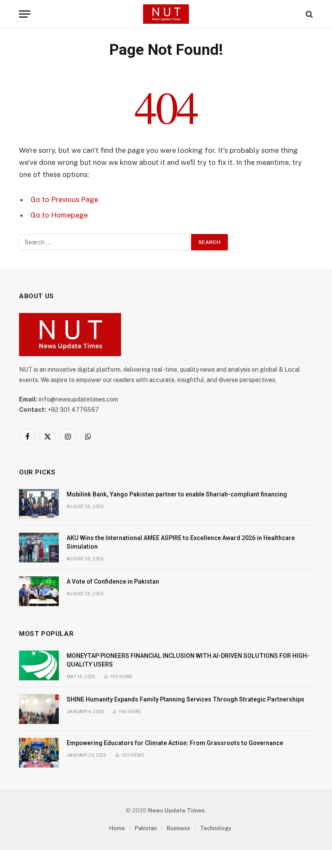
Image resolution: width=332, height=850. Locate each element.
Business (178, 828)
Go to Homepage (59, 215)
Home (117, 828)
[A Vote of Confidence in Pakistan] (39, 591)
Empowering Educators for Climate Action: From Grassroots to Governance (175, 742)
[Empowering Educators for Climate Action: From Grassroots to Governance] (39, 753)
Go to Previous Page (64, 199)
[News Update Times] (166, 14)
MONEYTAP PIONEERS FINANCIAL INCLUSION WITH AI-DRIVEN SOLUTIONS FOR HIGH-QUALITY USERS (188, 660)
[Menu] (24, 14)
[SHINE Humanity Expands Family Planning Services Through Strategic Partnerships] (39, 709)
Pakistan (146, 828)
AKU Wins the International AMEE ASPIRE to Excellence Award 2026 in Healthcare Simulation (181, 542)
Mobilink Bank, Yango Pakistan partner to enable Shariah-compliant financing (177, 494)
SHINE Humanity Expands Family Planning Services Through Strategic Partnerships (185, 699)
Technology (215, 828)
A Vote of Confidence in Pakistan (113, 581)
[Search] (308, 14)
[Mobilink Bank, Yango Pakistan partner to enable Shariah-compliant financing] (39, 504)
